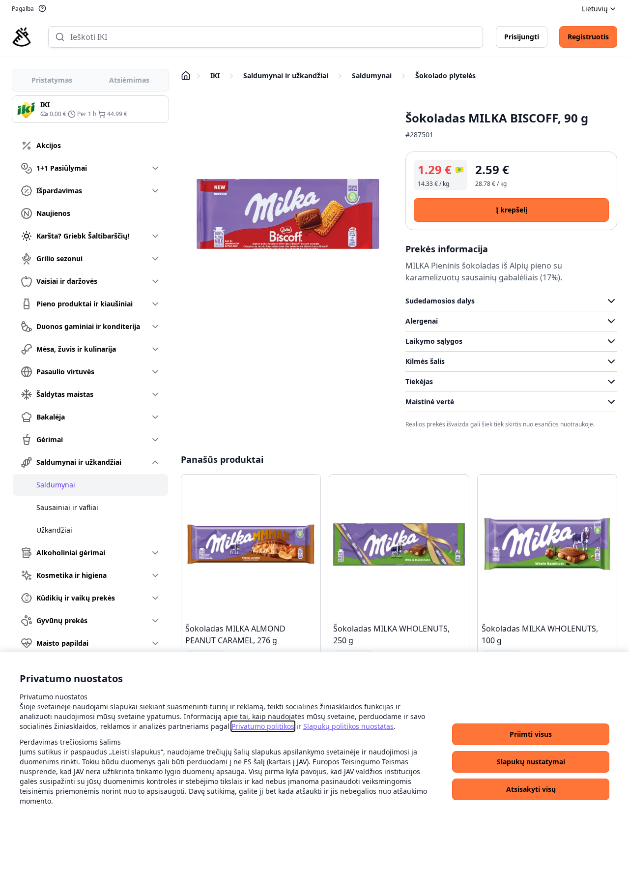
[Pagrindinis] (21, 37)
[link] (262, 726)
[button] (530, 734)
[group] (90, 109)
